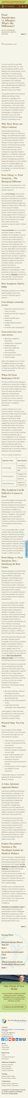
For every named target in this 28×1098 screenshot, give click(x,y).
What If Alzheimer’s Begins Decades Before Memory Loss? (13, 962)
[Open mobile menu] (25, 6)
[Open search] (19, 6)
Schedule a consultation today (13, 907)
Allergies (14, 274)
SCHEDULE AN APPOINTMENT (14, 1007)
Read (3, 948)
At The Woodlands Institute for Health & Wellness (14, 866)
